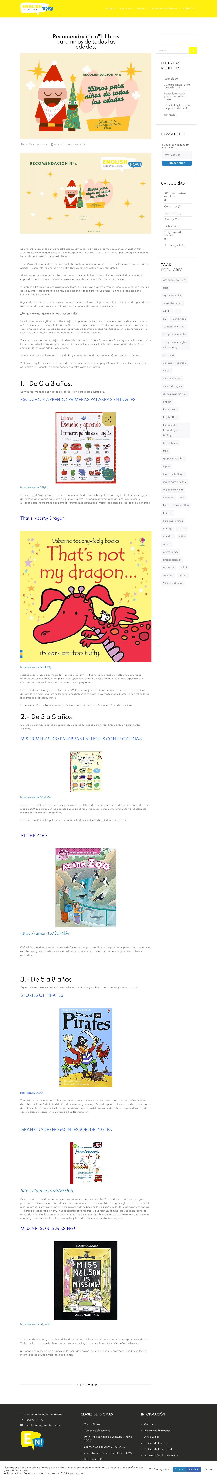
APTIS (166, 311)
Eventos (169, 219)
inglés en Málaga (173, 474)
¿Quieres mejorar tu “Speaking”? (177, 86)
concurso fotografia (174, 363)
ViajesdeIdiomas (173, 583)
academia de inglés (174, 280)
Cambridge (179, 319)
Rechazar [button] (193, 1469)
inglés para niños (173, 490)
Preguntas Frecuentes (158, 1430)
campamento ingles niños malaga (174, 345)
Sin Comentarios (35, 144)
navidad (168, 536)
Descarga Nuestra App (163, 9)
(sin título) (170, 115)
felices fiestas (170, 443)
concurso (168, 355)
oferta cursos (170, 552)
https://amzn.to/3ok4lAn (45, 933)
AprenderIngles (172, 295)
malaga (167, 528)
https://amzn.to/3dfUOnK (31, 1092)
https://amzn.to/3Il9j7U (34, 487)
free (165, 451)
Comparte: (81, 1384)
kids (182, 497)
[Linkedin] (96, 1385)
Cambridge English (174, 327)
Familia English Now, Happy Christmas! (177, 107)
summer (168, 575)
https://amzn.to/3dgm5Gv (36, 1324)
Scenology (171, 78)
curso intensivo (172, 378)
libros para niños (173, 521)
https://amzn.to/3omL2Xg (36, 667)
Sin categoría (172, 245)
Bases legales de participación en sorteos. (174, 96)
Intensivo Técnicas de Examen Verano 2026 (108, 1439)
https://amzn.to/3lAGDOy (47, 1191)
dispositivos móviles (175, 394)
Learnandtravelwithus (176, 505)
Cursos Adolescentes (97, 1430)
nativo (182, 528)
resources (168, 567)
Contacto (188, 9)
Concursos (170, 206)
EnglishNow (170, 409)
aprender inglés (172, 303)
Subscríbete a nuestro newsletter (175, 146)
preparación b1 (172, 560)
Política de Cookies (156, 1443)
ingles (166, 466)
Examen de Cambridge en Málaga (171, 430)
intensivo (168, 497)
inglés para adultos (174, 482)
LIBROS (167, 513)
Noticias (169, 226)
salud (184, 567)
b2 (164, 319)
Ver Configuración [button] (160, 1469)
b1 (178, 311)
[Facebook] (89, 1385)
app (165, 288)
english (167, 402)
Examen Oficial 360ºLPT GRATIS (104, 1447)
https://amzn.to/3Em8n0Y (35, 797)
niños (182, 536)
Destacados (171, 213)
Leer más (207, 1469)
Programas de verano (173, 233)
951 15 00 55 (34, 1420)
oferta (166, 544)
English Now (170, 417)
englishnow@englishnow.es (44, 1425)
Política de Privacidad (158, 1449)
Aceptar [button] (179, 1469)
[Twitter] (92, 1385)
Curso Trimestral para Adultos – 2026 (108, 1453)
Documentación (94, 1459)
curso (166, 370)
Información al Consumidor (161, 1455)
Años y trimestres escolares (175, 195)
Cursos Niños (92, 1424)
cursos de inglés (172, 386)
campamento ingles (174, 334)
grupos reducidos (173, 458)
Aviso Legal (151, 1437)
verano (183, 575)
